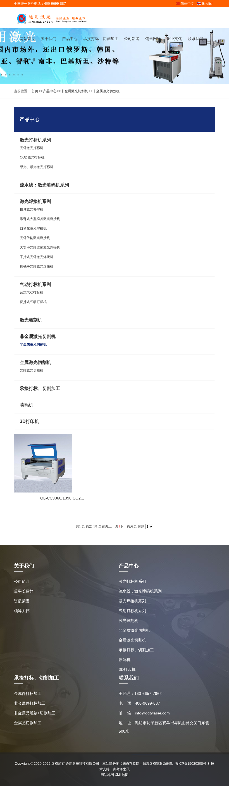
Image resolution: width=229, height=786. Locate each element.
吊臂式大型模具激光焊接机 (40, 219)
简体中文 (187, 4)
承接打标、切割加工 (100, 38)
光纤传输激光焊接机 (35, 238)
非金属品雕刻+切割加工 (34, 713)
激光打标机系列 (35, 140)
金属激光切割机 (35, 362)
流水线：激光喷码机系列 (44, 185)
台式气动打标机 (31, 292)
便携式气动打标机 (33, 302)
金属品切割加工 (27, 723)
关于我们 (48, 38)
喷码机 (26, 405)
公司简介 (22, 581)
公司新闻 (132, 38)
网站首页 (27, 38)
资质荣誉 (22, 601)
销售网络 (153, 38)
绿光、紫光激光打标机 (36, 167)
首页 (34, 91)
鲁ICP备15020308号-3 (192, 764)
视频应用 (27, 59)
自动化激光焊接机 (33, 228)
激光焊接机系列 (35, 201)
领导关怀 (22, 611)
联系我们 (195, 38)
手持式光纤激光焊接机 (36, 257)
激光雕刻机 (31, 320)
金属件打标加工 (27, 693)
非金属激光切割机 (74, 91)
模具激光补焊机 (31, 209)
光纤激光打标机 (31, 148)
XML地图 (121, 775)
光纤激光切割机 (31, 370)
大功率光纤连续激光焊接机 (40, 247)
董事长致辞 (24, 591)
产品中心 (70, 38)
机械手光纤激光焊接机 (36, 266)
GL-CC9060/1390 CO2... (62, 498)
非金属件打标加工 (29, 703)
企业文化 (174, 38)
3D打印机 (29, 421)
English (208, 4)
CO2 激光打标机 (32, 157)
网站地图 (107, 775)
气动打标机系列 (35, 284)
